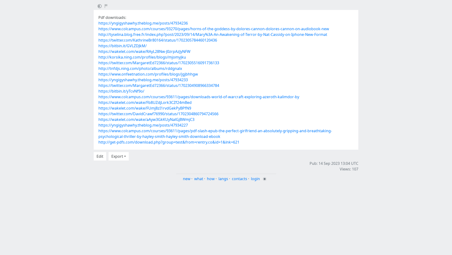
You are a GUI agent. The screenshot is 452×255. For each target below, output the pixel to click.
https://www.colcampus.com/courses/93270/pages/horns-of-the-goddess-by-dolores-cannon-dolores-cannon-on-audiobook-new (213, 28)
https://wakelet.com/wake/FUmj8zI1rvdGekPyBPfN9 (144, 108)
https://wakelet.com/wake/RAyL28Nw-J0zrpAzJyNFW (144, 51)
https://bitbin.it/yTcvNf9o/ (121, 91)
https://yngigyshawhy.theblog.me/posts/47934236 (143, 23)
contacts (239, 178)
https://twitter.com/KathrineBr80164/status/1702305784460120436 (157, 40)
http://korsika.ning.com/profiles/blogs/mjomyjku (142, 57)
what (198, 178)
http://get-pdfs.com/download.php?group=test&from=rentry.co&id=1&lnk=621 (168, 142)
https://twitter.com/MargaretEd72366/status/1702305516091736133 (158, 62)
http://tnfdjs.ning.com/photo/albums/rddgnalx (140, 68)
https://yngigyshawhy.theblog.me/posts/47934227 (143, 125)
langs (223, 178)
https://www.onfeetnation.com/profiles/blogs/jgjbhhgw (148, 74)
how (211, 178)
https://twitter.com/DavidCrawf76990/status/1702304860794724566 (158, 113)
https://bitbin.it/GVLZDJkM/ (122, 45)
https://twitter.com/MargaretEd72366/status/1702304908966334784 (158, 85)
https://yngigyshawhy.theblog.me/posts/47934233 (143, 79)
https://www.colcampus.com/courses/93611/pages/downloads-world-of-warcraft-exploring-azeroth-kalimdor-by (198, 96)
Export (117, 156)
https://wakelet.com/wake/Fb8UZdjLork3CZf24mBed (145, 102)
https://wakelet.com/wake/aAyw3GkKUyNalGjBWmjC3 (146, 119)
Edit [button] (100, 156)
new (186, 178)
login (255, 178)
